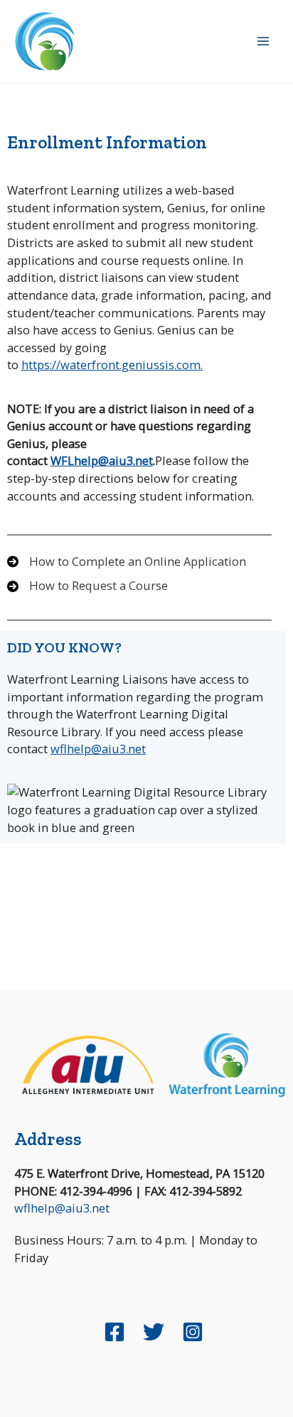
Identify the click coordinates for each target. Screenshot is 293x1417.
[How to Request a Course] (87, 586)
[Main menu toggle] (263, 42)
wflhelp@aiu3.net (98, 748)
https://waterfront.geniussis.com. (112, 364)
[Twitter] (153, 1331)
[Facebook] (114, 1331)
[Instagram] (192, 1331)
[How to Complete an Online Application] (126, 562)
